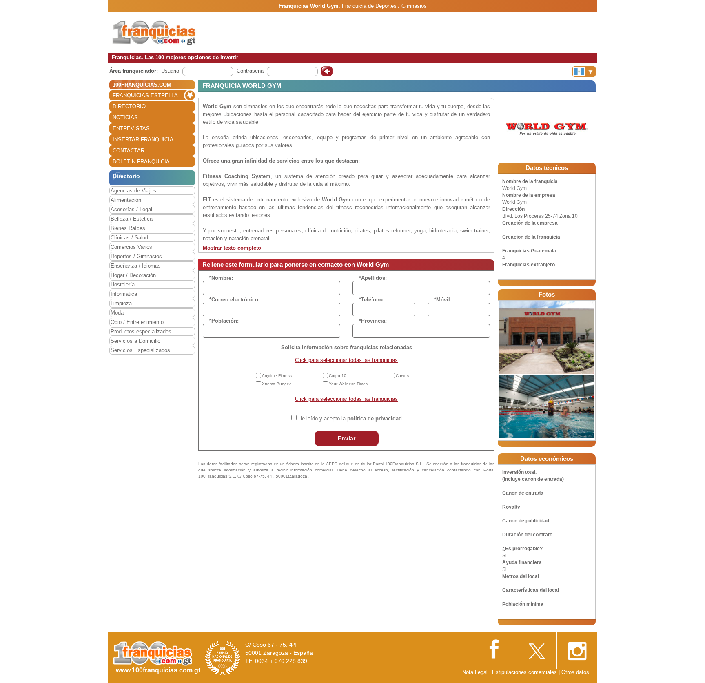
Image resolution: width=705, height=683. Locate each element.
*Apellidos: (373, 278)
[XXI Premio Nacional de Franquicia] (222, 657)
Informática (124, 294)
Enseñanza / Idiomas (136, 266)
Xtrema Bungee (277, 384)
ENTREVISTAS (131, 128)
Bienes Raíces (128, 228)
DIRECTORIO (129, 106)
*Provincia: (373, 321)
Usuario (170, 71)
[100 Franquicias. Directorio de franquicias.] (163, 32)
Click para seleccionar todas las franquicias (346, 360)
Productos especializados (141, 331)
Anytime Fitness (277, 375)
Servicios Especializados (140, 350)
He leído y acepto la (350, 418)
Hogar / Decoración (133, 275)
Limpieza (121, 303)
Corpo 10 (337, 375)
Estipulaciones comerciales (525, 672)
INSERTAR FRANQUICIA (143, 139)
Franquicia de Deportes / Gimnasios (384, 6)
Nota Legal (475, 672)
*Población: (224, 321)
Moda (117, 313)
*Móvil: (443, 300)
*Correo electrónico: (234, 300)
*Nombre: (221, 278)
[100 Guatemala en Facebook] (495, 648)
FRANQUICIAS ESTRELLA (145, 95)
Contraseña (250, 71)
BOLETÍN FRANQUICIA (141, 161)
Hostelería (123, 284)
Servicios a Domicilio (135, 341)
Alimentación (126, 200)
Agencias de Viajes (133, 190)
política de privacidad (374, 418)
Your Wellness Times (348, 384)
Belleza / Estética (132, 219)
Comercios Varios (131, 247)
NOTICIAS (125, 117)
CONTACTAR (128, 150)
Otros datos (575, 672)
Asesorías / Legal (131, 209)
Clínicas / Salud (129, 237)
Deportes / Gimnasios (136, 256)
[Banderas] (584, 71)
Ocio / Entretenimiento (137, 322)
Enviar (346, 438)
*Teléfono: (371, 300)
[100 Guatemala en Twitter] (536, 648)
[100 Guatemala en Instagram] (577, 649)
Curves (402, 375)
